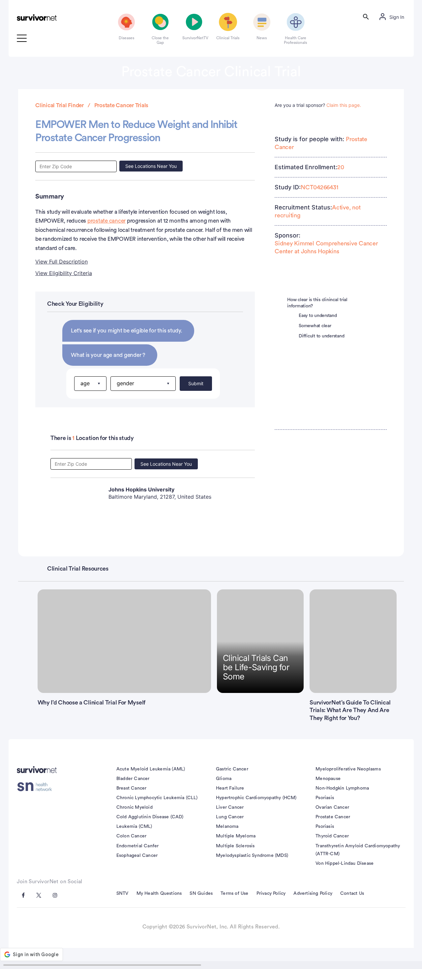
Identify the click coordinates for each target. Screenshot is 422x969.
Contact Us (352, 893)
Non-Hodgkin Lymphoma (342, 788)
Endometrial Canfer (137, 846)
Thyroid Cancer (332, 836)
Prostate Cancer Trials (121, 105)
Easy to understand (318, 315)
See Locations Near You (151, 166)
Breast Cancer (131, 788)
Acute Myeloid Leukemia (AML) (150, 769)
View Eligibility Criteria (63, 273)
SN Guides (201, 893)
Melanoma (227, 826)
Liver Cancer (230, 807)
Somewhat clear (315, 326)
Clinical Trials (227, 38)
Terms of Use (234, 893)
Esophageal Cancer (137, 855)
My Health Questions (159, 893)
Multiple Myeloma (236, 836)
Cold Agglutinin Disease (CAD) (150, 817)
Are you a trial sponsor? (318, 105)
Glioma (223, 778)
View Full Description (61, 261)
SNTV (122, 893)
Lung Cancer (230, 817)
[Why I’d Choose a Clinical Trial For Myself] (124, 641)
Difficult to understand (321, 336)
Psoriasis (325, 798)
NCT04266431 (319, 187)
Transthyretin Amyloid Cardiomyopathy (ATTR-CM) (358, 850)
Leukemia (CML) (134, 826)
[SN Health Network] (37, 786)
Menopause (328, 778)
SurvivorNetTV (194, 38)
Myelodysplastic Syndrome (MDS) (252, 855)
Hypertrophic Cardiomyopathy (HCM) (256, 798)
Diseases (126, 38)
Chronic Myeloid (134, 807)
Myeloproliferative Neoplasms (348, 769)
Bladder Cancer (133, 778)
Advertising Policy (312, 893)
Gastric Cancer (232, 769)
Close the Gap (160, 40)
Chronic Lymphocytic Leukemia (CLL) (157, 798)
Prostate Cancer (333, 817)
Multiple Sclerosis (235, 846)
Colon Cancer (131, 836)
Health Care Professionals (295, 40)
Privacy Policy (271, 893)
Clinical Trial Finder (59, 105)
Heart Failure (230, 788)
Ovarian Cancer (332, 807)
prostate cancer (106, 221)
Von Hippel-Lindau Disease (345, 863)
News (261, 38)
